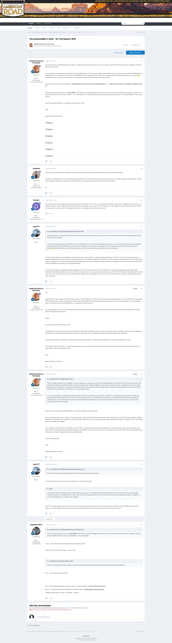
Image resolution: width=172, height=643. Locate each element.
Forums (30, 28)
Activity (39, 23)
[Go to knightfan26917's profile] (36, 531)
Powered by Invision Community (86, 640)
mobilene (36, 168)
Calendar (51, 28)
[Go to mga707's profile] (36, 233)
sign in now (68, 608)
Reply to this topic (135, 52)
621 (37, 540)
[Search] (143, 23)
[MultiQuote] (46, 161)
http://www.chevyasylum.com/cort (94, 589)
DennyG (36, 200)
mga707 (36, 226)
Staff (58, 28)
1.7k (37, 215)
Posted (51, 61)
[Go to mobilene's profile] (36, 175)
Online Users (66, 28)
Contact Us (86, 636)
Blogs (44, 28)
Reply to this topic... (44, 617)
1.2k (37, 184)
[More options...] (141, 61)
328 (37, 242)
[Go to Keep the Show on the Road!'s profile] (31, 45)
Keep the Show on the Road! (45, 44)
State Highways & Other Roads (52, 46)
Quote (50, 161)
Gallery (37, 28)
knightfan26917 (36, 525)
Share (126, 45)
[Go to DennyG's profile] (36, 206)
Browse (31, 23)
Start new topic (118, 52)
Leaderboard (77, 28)
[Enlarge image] (49, 122)
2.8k (37, 78)
